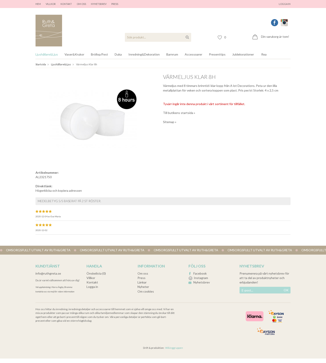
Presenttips (217, 54)
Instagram (201, 278)
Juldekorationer (243, 54)
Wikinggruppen (174, 347)
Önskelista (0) (96, 273)
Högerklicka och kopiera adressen (58, 190)
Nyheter (143, 287)
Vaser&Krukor (74, 54)
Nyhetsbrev (98, 3)
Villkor (51, 3)
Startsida (40, 64)
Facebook (200, 273)
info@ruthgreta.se (48, 273)
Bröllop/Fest (99, 54)
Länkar (142, 282)
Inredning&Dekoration (144, 54)
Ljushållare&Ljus (46, 54)
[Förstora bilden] (93, 118)
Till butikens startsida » (179, 113)
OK (286, 290)
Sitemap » (169, 122)
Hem (38, 3)
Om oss (81, 3)
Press (141, 278)
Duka (118, 54)
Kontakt (66, 3)
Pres (114, 3)
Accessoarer (193, 54)
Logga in (285, 3)
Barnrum (172, 54)
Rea (264, 54)
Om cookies (145, 291)
